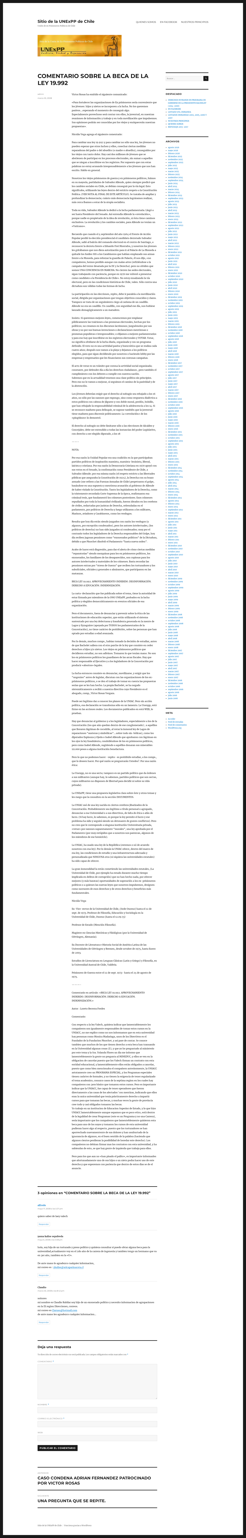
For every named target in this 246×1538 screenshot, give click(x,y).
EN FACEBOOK (168, 22)
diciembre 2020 (175, 273)
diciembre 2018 (175, 327)
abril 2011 (172, 534)
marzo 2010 (173, 572)
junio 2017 (172, 381)
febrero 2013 (173, 504)
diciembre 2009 (175, 578)
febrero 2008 (174, 644)
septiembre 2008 (175, 623)
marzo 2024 (173, 189)
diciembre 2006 (175, 680)
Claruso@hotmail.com (64, 1310)
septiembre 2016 (175, 408)
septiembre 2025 (175, 162)
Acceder (171, 719)
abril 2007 (172, 668)
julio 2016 (172, 414)
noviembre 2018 (175, 330)
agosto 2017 (173, 375)
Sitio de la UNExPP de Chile (66, 21)
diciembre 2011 (175, 519)
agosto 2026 (173, 147)
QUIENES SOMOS (146, 22)
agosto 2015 (173, 444)
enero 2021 (173, 270)
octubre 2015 (174, 438)
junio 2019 (173, 315)
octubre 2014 (174, 474)
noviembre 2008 (175, 617)
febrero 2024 (174, 192)
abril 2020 (172, 288)
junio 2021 (172, 261)
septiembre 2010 (175, 554)
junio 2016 (173, 417)
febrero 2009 (174, 608)
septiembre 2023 (175, 198)
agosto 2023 (173, 201)
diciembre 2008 (175, 614)
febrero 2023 (174, 216)
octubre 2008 (174, 620)
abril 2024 (172, 186)
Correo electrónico (51, 1418)
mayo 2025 (173, 168)
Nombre (43, 1404)
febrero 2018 (173, 357)
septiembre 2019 (175, 306)
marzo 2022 (173, 243)
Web (40, 1432)
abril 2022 (172, 240)
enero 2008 (173, 647)
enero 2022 (173, 249)
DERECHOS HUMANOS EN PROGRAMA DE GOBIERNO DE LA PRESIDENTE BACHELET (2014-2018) (187, 103)
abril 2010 (172, 569)
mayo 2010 (173, 566)
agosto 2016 (173, 411)
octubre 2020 (174, 276)
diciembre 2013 (175, 498)
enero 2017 (173, 396)
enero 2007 (173, 677)
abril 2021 (172, 264)
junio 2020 (173, 285)
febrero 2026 (174, 153)
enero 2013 (173, 507)
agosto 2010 (173, 557)
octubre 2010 (174, 551)
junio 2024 (173, 183)
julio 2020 (172, 282)
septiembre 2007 (175, 653)
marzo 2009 (173, 605)
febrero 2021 (173, 267)
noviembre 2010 (175, 549)
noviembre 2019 (175, 300)
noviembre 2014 (175, 471)
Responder (44, 1224)
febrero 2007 (174, 674)
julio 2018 (172, 342)
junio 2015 (172, 450)
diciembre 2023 (175, 195)
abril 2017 (172, 387)
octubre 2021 (174, 255)
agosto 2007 (173, 656)
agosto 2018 (173, 339)
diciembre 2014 (175, 468)
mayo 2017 (173, 384)
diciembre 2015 (175, 432)
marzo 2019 (173, 321)
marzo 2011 (173, 537)
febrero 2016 (174, 426)
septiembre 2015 (175, 441)
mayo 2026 (173, 150)
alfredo (42, 1205)
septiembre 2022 (175, 225)
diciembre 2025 (175, 156)
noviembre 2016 (175, 402)
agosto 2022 (173, 228)
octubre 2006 (174, 686)
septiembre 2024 (175, 180)
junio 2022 (173, 234)
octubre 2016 (174, 405)
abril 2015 (172, 456)
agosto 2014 (173, 480)
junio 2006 (173, 698)
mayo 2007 (173, 665)
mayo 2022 (173, 237)
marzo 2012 (173, 513)
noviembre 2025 (175, 159)
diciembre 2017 (175, 363)
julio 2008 (172, 629)
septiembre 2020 (175, 279)
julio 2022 (172, 231)
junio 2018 (172, 345)
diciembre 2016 (175, 399)
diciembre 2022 (175, 222)
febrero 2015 (173, 462)
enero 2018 (173, 360)
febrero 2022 (174, 246)
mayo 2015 (173, 453)
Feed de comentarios (177, 725)
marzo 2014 (173, 489)
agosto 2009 (173, 590)
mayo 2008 (173, 635)
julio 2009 (172, 593)
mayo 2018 (173, 348)
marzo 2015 (173, 459)
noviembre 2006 (175, 683)
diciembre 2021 (175, 252)
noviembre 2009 (175, 581)
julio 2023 (172, 204)
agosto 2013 (173, 501)
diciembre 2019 (175, 297)
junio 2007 (173, 662)
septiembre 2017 (175, 372)
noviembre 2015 (175, 435)
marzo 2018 (173, 354)
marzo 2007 (173, 671)
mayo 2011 (172, 531)
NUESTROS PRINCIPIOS (194, 22)
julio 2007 (172, 659)
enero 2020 (173, 294)
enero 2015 (173, 465)
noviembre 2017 (175, 366)
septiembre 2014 (175, 477)
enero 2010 (173, 575)
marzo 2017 (173, 390)
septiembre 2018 (175, 336)
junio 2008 (173, 632)
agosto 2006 (173, 692)
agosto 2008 (173, 626)
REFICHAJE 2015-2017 (178, 127)
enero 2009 (173, 611)
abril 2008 (172, 638)
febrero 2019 (174, 324)
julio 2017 (172, 378)
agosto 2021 (173, 258)
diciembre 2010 (175, 546)
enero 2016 (173, 429)
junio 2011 (172, 528)
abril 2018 (172, 351)
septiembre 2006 (175, 689)
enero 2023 (173, 219)
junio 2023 (173, 207)
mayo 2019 (173, 318)
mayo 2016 (173, 420)
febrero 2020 (174, 291)
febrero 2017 (173, 393)
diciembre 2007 (175, 650)
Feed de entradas (175, 722)
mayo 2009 (173, 599)
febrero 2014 (173, 492)
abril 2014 (172, 486)
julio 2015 (172, 447)
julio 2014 (172, 483)
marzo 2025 (173, 171)
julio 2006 (172, 695)
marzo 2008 (173, 641)
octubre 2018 (174, 333)
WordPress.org (175, 728)
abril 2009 (172, 602)
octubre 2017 (174, 369)
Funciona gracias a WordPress (78, 1525)
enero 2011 (173, 543)
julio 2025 (172, 165)
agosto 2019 (173, 309)
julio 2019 (172, 312)
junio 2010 (172, 563)
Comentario (46, 1361)
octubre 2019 (174, 303)
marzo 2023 (173, 213)
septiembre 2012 (175, 510)
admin (41, 94)
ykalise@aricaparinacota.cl (68, 1267)
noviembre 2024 (175, 177)
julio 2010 (172, 560)
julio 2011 (172, 525)
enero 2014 (173, 495)
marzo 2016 (173, 423)
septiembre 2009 (175, 587)
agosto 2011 (173, 522)
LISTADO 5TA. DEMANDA (179, 112)
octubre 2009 (174, 584)
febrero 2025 (174, 174)
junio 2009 (173, 596)
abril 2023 (172, 210)
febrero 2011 (173, 540)
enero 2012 (173, 516)
